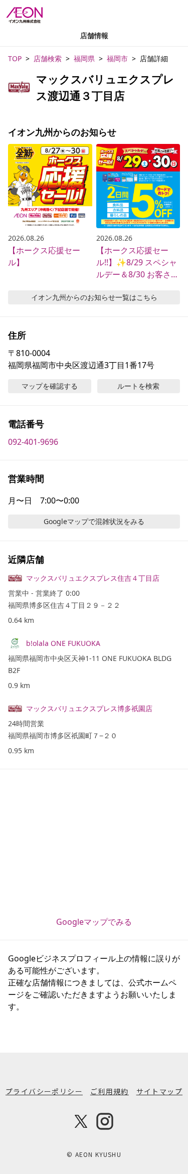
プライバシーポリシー (44, 1091)
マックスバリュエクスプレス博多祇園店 (89, 708)
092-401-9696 (33, 441)
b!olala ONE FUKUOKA (63, 643)
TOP (15, 58)
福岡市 (117, 58)
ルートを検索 (138, 386)
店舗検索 (48, 58)
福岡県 (84, 58)
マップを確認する (50, 386)
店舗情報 (94, 35)
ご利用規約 (109, 1091)
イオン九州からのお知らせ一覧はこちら (94, 297)
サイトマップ (159, 1091)
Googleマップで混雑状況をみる (94, 521)
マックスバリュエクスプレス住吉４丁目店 (92, 578)
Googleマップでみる (94, 921)
